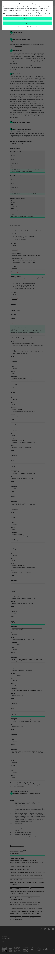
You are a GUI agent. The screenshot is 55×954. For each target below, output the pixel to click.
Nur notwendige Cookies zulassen (27, 23)
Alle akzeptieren (27, 19)
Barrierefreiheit (33, 26)
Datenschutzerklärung (8, 13)
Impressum (20, 26)
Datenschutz (26, 26)
